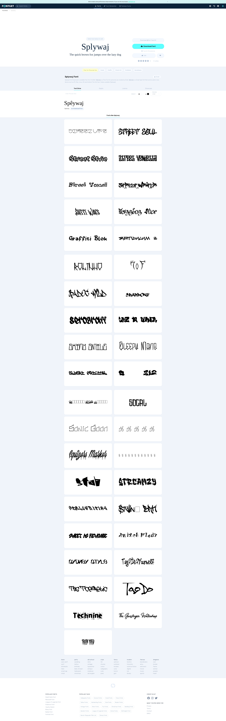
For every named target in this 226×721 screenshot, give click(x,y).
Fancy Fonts (119, 698)
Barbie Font (49, 712)
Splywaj (98, 80)
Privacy (149, 706)
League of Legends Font (53, 702)
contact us (131, 1)
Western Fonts (85, 711)
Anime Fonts (114, 711)
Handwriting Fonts (96, 702)
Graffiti (110, 70)
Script (102, 70)
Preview (154, 92)
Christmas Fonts (116, 706)
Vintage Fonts (85, 706)
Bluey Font (48, 709)
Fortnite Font (49, 714)
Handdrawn (138, 70)
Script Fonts (108, 698)
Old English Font (125, 711)
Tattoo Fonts (84, 702)
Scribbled (128, 70)
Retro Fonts (95, 706)
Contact (149, 711)
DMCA (148, 713)
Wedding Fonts (129, 706)
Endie (157, 77)
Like (144, 55)
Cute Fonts (108, 702)
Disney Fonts (103, 715)
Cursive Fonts (98, 698)
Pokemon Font (49, 704)
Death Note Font (50, 697)
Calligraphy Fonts (85, 698)
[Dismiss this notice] (167, 1)
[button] (210, 6)
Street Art (118, 70)
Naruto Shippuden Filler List (88, 715)
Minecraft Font (49, 699)
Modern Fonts (119, 702)
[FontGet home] (7, 6)
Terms (149, 708)
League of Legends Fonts (99, 711)
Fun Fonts (105, 706)
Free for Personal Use (90, 70)
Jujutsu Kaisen (49, 707)
